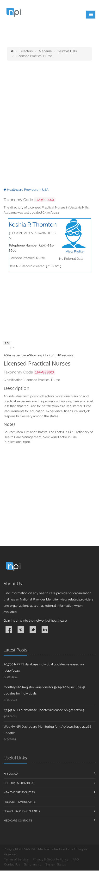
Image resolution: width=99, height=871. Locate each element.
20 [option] (5, 355)
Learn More (22, 35)
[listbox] (5, 355)
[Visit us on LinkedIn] (45, 629)
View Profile (75, 251)
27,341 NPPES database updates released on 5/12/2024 (44, 710)
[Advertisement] (49, 124)
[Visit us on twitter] (33, 629)
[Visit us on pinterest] (21, 629)
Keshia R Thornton (33, 224)
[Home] (12, 51)
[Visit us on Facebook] (9, 629)
